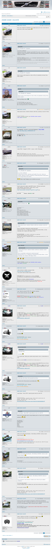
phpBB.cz (28, 547)
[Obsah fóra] (26, 8)
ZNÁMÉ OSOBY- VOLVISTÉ (10, 20)
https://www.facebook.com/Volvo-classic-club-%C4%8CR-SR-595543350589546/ (30, 401)
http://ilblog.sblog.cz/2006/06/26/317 (27, 130)
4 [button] (45, 21)
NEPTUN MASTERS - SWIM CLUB (23, 318)
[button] (39, 22)
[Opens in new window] (21, 135)
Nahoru (3, 41)
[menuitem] (42, 12)
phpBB (22, 546)
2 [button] (42, 21)
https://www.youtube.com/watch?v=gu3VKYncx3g (27, 189)
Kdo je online (4, 539)
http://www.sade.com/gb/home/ (23, 271)
